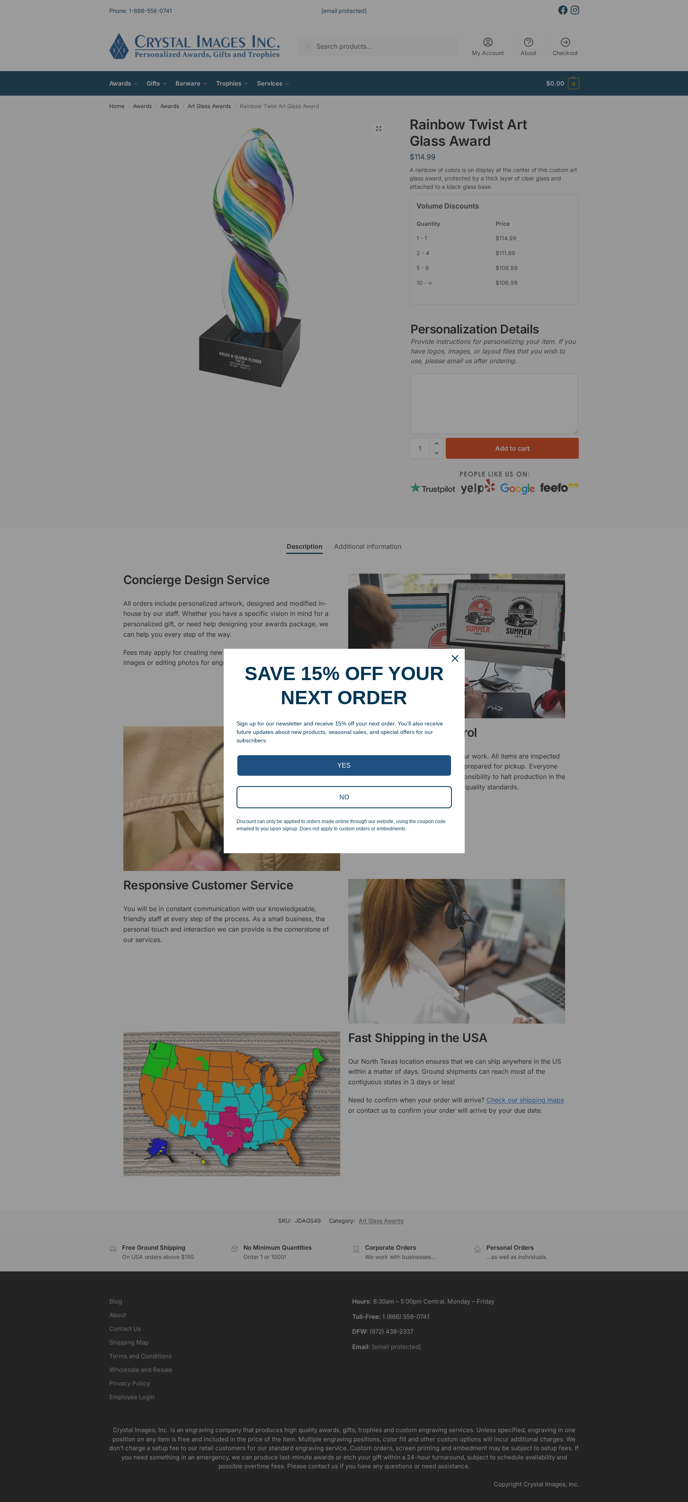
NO (344, 797)
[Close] (455, 658)
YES (344, 765)
